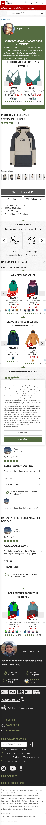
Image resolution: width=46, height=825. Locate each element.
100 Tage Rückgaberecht (15, 208)
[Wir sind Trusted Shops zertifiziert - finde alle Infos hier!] (26, 681)
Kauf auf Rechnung (12, 211)
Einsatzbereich (11, 484)
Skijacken (6, 19)
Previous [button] (4, 240)
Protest (6, 115)
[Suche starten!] (42, 13)
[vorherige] (6, 83)
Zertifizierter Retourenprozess (20, 708)
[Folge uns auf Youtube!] (14, 769)
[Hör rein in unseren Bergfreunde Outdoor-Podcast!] (23, 769)
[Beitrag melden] (17, 457)
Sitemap (32, 816)
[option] (23, 147)
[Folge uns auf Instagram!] (5, 769)
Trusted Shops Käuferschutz (16, 214)
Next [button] (42, 240)
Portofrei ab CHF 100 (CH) (15, 205)
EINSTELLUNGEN (22, 433)
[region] (23, 412)
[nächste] (39, 83)
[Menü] (3, 12)
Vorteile (8, 478)
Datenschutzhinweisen (11, 426)
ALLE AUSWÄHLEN (23, 439)
